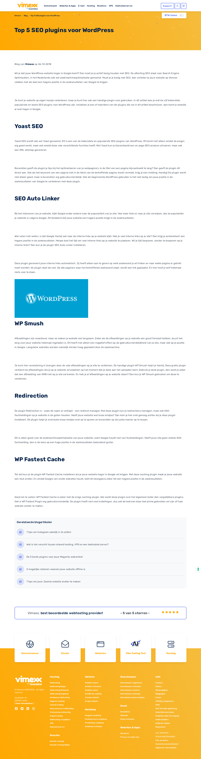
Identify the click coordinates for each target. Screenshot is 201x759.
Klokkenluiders (162, 720)
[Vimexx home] (26, 5)
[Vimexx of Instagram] (34, 708)
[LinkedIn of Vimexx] (29, 708)
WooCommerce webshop (96, 719)
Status (158, 686)
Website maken (91, 683)
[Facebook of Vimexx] (17, 708)
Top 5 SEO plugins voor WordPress (45, 16)
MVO (158, 705)
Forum (158, 697)
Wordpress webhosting (60, 697)
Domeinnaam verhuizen (130, 686)
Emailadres (125, 712)
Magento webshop (93, 715)
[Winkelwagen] (183, 6)
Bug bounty (160, 727)
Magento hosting (57, 701)
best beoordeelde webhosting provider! (72, 613)
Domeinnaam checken (130, 690)
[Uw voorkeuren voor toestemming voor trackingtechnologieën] (198, 569)
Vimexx (17, 16)
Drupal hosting (56, 716)
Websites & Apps (67, 6)
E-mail (81, 6)
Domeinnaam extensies (130, 694)
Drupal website (91, 701)
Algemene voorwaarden (166, 748)
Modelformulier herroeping (167, 716)
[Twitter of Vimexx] (23, 708)
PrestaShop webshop (94, 723)
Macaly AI (124, 733)
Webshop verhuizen (93, 726)
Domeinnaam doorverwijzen (132, 697)
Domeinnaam (50, 6)
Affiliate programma (164, 701)
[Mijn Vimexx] (177, 6)
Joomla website (92, 697)
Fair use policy (162, 740)
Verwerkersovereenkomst (167, 744)
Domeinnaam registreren (131, 683)
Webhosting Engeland (59, 694)
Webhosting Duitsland (59, 690)
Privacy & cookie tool (129, 737)
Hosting (91, 6)
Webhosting (55, 683)
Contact (159, 683)
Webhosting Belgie (58, 686)
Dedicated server (124, 6)
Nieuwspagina (162, 690)
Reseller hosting (57, 741)
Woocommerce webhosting (62, 708)
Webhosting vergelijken (60, 720)
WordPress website (93, 694)
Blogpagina (160, 694)
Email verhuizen (127, 719)
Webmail (124, 715)
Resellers (101, 6)
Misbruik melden (163, 723)
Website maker (91, 690)
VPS (111, 6)
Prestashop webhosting (60, 712)
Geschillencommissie (165, 712)
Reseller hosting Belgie (60, 745)
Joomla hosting (56, 705)
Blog (26, 16)
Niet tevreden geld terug (166, 708)
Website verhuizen (93, 686)
